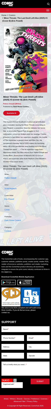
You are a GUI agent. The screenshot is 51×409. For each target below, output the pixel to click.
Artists (6, 399)
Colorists (44, 399)
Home (4, 15)
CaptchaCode (8, 384)
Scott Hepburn (11, 189)
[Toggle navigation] (47, 10)
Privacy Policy (32, 401)
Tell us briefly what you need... (14, 364)
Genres (27, 399)
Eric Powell (9, 199)
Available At (11, 113)
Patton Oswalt (10, 178)
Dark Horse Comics (13, 220)
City (30, 347)
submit (40, 381)
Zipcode (32, 355)
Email (31, 338)
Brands (19, 399)
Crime (7, 210)
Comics (12, 15)
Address (6, 347)
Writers (12, 399)
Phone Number (9, 338)
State (5, 355)
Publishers (35, 399)
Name (5, 329)
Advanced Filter (19, 401)
